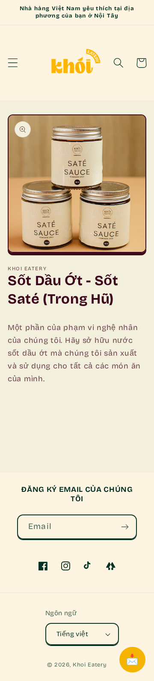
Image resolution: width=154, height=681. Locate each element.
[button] (13, 63)
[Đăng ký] (124, 526)
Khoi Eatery (90, 664)
